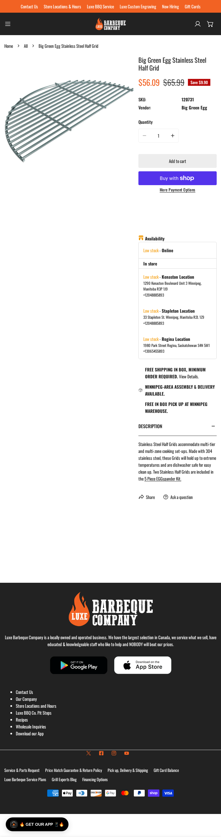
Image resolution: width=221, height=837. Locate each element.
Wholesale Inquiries (31, 726)
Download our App (30, 733)
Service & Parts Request (21, 770)
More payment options (177, 190)
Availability (155, 238)
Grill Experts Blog (64, 779)
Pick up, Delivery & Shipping (128, 770)
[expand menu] (7, 24)
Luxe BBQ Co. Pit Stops (34, 712)
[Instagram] (114, 753)
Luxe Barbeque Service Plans (25, 779)
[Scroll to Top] (210, 806)
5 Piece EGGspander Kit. (162, 478)
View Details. (189, 376)
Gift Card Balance (166, 770)
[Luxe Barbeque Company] (110, 24)
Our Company (26, 699)
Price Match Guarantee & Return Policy (73, 770)
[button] (210, 24)
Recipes (22, 719)
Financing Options (95, 779)
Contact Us (24, 692)
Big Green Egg (194, 107)
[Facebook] (101, 753)
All (26, 46)
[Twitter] (88, 753)
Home (8, 46)
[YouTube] (126, 753)
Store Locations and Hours (36, 706)
